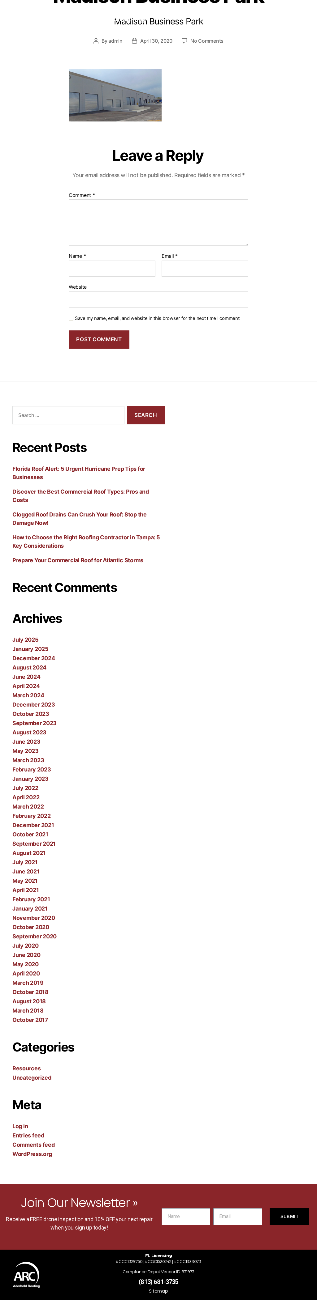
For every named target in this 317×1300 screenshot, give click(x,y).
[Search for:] (67, 416)
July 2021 (25, 862)
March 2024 (28, 695)
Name (77, 256)
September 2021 (34, 843)
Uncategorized (31, 1077)
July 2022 (25, 788)
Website (78, 287)
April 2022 (25, 797)
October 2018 (30, 992)
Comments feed (33, 1144)
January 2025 (30, 649)
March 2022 (28, 806)
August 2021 (29, 853)
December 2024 (33, 658)
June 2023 (26, 741)
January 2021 (30, 908)
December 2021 (33, 825)
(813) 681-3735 (158, 1281)
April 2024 (26, 686)
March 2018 (27, 1010)
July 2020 (25, 945)
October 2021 (30, 834)
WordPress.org (32, 1154)
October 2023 (30, 714)
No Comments (207, 41)
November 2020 (33, 918)
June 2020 (26, 955)
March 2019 (27, 982)
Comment (82, 195)
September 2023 (34, 723)
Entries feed (28, 1135)
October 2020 (30, 927)
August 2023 (29, 732)
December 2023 (33, 704)
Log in (20, 1126)
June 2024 (26, 676)
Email (170, 256)
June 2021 (26, 871)
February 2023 (31, 769)
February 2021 (31, 899)
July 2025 (25, 639)
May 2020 (25, 964)
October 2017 (30, 1020)
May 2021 (25, 880)
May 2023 (25, 751)
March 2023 (28, 760)
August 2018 (29, 1001)
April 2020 (26, 973)
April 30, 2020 (156, 41)
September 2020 (34, 936)
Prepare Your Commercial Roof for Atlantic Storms (77, 560)
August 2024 (29, 667)
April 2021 (25, 890)
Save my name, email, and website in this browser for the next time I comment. (158, 318)
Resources (26, 1068)
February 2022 (31, 816)
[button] (230, 17)
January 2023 (30, 778)
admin (115, 41)
